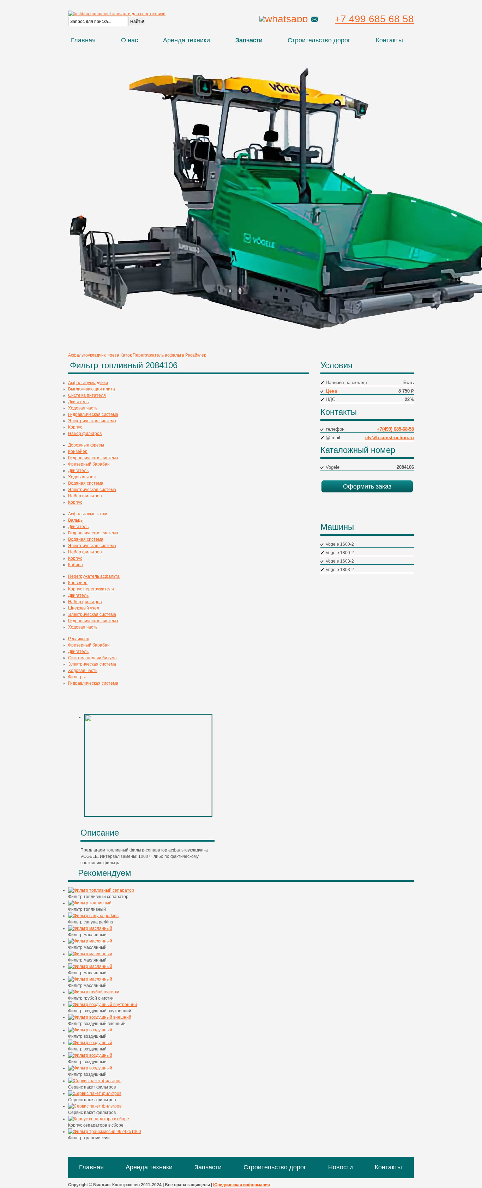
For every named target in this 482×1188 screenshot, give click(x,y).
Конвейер (78, 451)
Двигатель (78, 401)
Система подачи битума (92, 657)
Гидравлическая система (93, 414)
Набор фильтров (85, 433)
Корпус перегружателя (91, 589)
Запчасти (249, 40)
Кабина (75, 564)
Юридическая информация (241, 1184)
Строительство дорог (319, 40)
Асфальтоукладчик (87, 355)
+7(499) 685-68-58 (395, 429)
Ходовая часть (82, 408)
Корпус (75, 427)
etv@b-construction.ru (389, 437)
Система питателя (87, 395)
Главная (83, 40)
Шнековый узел (83, 608)
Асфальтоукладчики (88, 382)
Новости (340, 1167)
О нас (129, 40)
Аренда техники (186, 40)
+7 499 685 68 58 (374, 18)
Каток (126, 355)
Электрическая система (92, 420)
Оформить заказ (367, 486)
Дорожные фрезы (86, 445)
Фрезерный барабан (89, 464)
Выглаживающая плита (91, 389)
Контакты (389, 40)
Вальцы (76, 520)
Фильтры (77, 676)
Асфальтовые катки (87, 513)
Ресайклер (195, 355)
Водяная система (85, 483)
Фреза (113, 355)
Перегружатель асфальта (158, 355)
